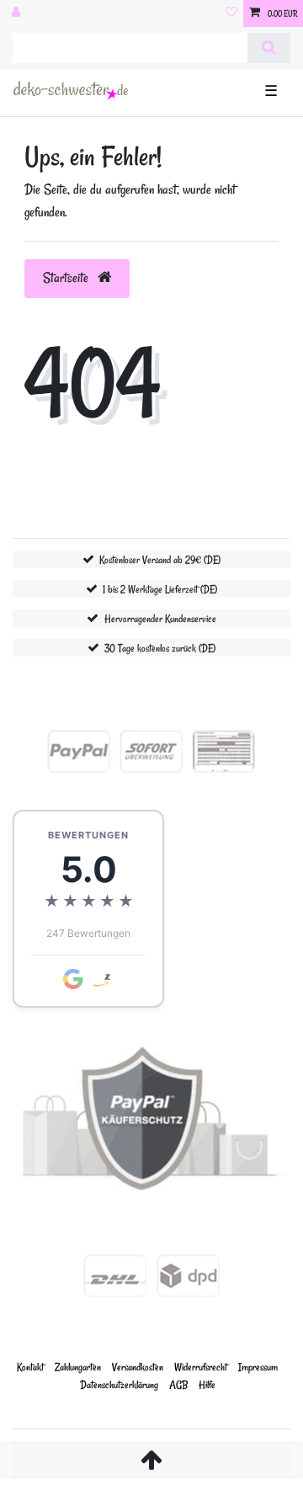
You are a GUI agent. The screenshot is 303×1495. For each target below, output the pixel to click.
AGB (178, 1384)
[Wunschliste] (231, 13)
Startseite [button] (67, 278)
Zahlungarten (78, 1366)
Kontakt (30, 1366)
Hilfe (207, 1384)
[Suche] (268, 48)
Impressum (258, 1366)
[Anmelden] (17, 13)
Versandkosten (137, 1366)
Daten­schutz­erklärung (119, 1384)
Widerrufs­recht (200, 1366)
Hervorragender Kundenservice (160, 618)
